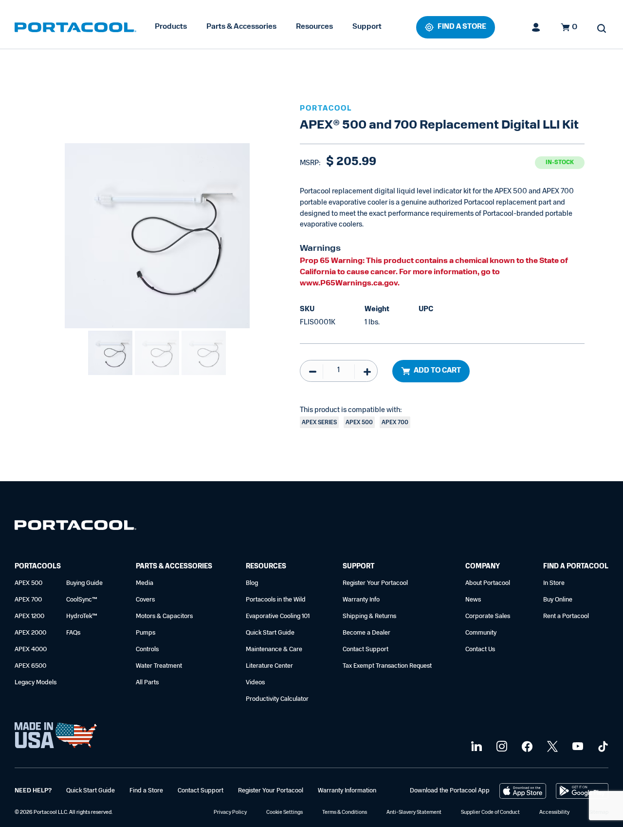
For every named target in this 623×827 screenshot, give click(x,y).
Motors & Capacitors (164, 616)
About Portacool (487, 583)
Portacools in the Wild (276, 600)
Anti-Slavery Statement (413, 812)
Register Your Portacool (375, 583)
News (473, 600)
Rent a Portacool (566, 616)
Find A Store (462, 27)
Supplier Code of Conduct (490, 812)
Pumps (145, 633)
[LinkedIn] (475, 747)
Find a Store (146, 791)
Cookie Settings (284, 812)
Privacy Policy (230, 812)
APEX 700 (28, 600)
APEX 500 (28, 583)
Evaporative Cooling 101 (278, 616)
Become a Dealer (366, 633)
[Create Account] (536, 27)
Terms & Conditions (344, 812)
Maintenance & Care (274, 649)
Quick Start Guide (270, 633)
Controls (147, 649)
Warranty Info (361, 600)
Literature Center (269, 666)
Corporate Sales (487, 616)
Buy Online (557, 600)
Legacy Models (35, 682)
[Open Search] (601, 28)
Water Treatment (159, 666)
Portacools (38, 566)
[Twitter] (551, 747)
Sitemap (598, 812)
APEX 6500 (30, 666)
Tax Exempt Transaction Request (387, 666)
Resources (314, 27)
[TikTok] (601, 747)
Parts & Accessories (241, 27)
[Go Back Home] (75, 527)
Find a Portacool (575, 566)
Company (482, 566)
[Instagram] (500, 747)
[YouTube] (576, 747)
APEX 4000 (31, 649)
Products (171, 27)
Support (367, 27)
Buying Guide (84, 583)
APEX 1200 (29, 616)
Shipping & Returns (369, 616)
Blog (252, 583)
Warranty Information (347, 791)
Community (480, 633)
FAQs (73, 633)
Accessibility (554, 812)
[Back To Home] (75, 27)
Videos (255, 682)
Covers (145, 600)
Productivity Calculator (277, 699)
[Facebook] (525, 747)
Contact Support (365, 649)
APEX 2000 (30, 633)
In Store (554, 583)
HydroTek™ (81, 616)
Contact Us (480, 649)
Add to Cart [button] (437, 371)
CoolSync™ (81, 600)
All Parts (147, 682)
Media (144, 583)
